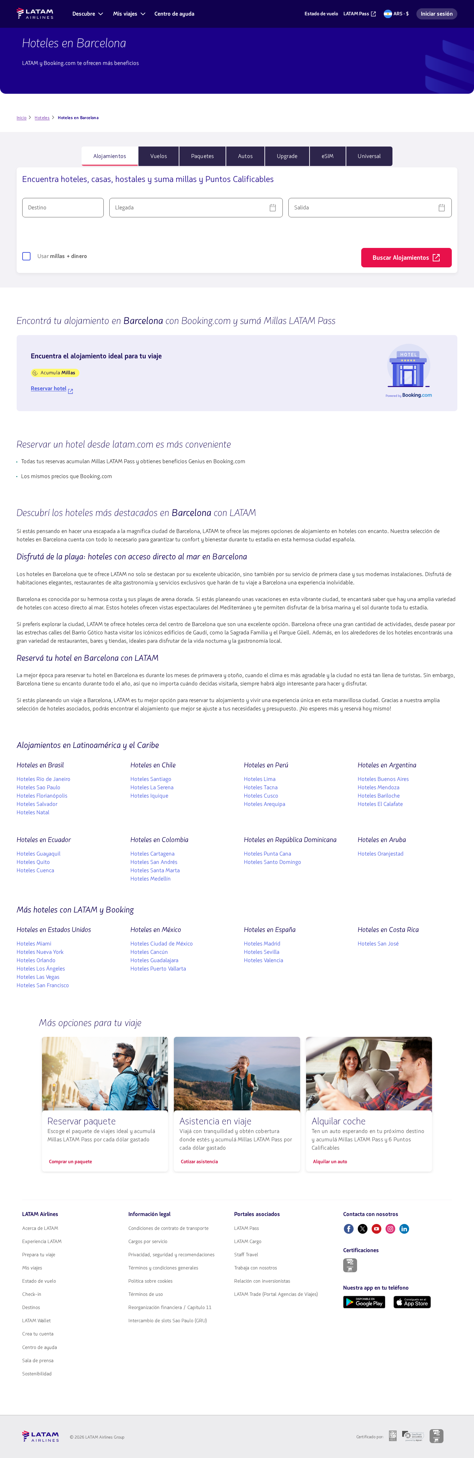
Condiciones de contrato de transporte (168, 1228)
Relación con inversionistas (262, 1281)
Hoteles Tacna (261, 787)
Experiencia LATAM (41, 1241)
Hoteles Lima (260, 779)
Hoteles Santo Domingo (272, 862)
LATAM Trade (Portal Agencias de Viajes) (276, 1294)
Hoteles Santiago (150, 779)
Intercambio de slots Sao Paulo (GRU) (167, 1321)
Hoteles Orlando (36, 960)
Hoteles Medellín (150, 879)
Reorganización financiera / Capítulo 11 (170, 1307)
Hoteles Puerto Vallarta (158, 969)
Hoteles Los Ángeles (41, 969)
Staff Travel (246, 1255)
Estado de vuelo (39, 1281)
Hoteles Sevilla (261, 952)
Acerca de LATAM (40, 1228)
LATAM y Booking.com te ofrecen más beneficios (80, 63)
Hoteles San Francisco (43, 985)
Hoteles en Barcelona (74, 43)
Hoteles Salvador (37, 804)
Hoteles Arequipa (264, 804)
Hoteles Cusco (261, 796)
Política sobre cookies (150, 1281)
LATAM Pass (246, 1228)
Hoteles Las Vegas (38, 977)
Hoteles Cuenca (35, 870)
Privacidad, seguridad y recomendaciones (171, 1255)
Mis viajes (32, 1268)
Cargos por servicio (147, 1241)
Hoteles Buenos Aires (383, 779)
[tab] (110, 156)
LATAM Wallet (36, 1321)
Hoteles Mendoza (378, 787)
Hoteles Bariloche (379, 796)
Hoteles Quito (33, 862)
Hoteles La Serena (151, 787)
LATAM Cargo (247, 1241)
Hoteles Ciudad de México (161, 944)
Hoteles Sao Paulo (38, 787)
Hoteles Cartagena (152, 854)
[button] (87, 13)
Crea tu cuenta (37, 1334)
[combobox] (63, 207)
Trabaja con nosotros (255, 1268)
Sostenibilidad (37, 1374)
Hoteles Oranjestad (381, 854)
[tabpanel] (237, 220)
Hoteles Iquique (149, 796)
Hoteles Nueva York (40, 952)
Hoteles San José (378, 944)
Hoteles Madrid (262, 944)
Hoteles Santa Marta (155, 870)
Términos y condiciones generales (163, 1268)
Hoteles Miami (34, 944)
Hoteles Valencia (263, 960)
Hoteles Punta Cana (267, 854)
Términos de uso (145, 1294)
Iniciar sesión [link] (439, 14)
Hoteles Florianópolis (42, 796)
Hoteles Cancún (149, 952)
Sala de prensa (37, 1361)
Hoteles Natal (33, 812)
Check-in (31, 1294)
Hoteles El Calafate (380, 804)
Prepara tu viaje (38, 1255)
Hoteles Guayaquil (38, 854)
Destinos (31, 1307)
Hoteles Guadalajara (154, 960)
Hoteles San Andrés (153, 862)
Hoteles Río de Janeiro (43, 779)
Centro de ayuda (39, 1347)
